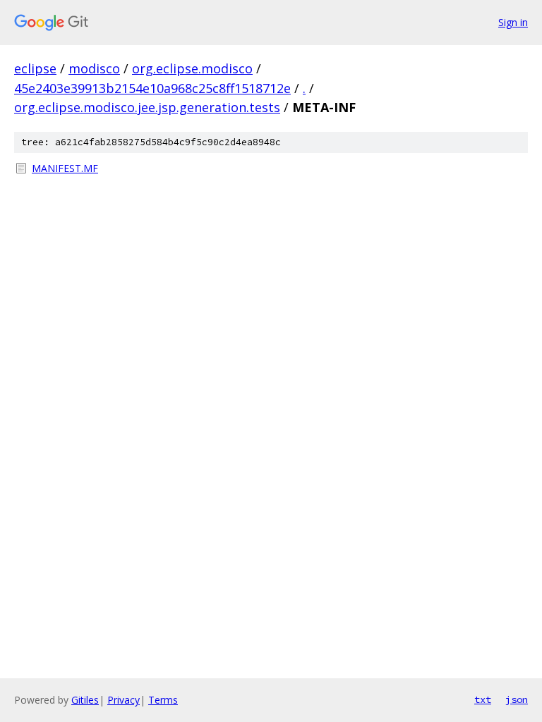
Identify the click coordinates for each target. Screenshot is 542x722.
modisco (94, 68)
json (516, 699)
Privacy (123, 699)
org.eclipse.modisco (192, 68)
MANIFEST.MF (65, 168)
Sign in (513, 22)
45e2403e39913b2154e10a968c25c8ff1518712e (152, 88)
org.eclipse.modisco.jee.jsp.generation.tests (147, 107)
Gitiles (85, 699)
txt (482, 699)
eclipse (35, 68)
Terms (163, 699)
